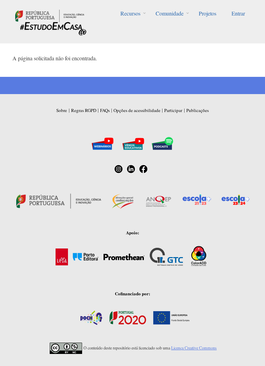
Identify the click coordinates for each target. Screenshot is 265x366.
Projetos (207, 13)
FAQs (105, 110)
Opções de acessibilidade (137, 110)
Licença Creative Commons (194, 347)
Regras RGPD (83, 110)
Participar (173, 110)
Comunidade (170, 13)
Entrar (238, 13)
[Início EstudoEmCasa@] (49, 15)
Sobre (61, 110)
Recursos (130, 13)
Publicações (197, 110)
